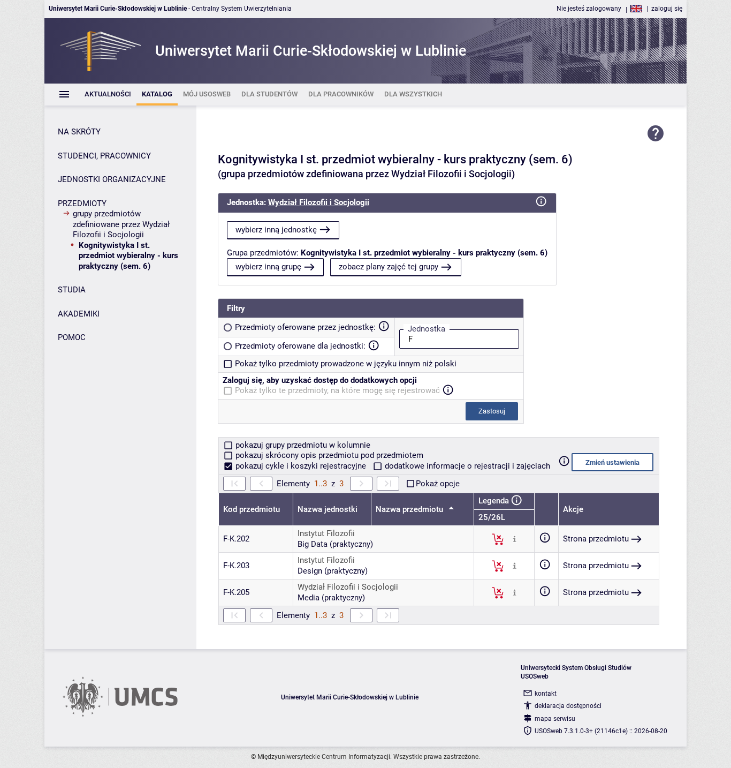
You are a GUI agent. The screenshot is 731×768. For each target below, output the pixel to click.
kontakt (546, 693)
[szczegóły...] (514, 539)
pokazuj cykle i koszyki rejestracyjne (300, 466)
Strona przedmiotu (596, 539)
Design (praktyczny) (333, 571)
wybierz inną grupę (268, 267)
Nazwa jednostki (327, 509)
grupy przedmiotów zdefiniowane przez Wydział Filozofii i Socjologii (121, 224)
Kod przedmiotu (251, 509)
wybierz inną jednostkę (276, 230)
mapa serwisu (555, 718)
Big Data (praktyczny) (335, 544)
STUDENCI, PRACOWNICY (104, 156)
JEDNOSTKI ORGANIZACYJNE (112, 179)
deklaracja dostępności (568, 706)
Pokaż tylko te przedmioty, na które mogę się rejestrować (337, 390)
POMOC (72, 337)
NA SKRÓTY (79, 132)
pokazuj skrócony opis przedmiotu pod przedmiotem (328, 455)
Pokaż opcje (438, 483)
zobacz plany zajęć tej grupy (388, 267)
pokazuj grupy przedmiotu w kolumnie (301, 445)
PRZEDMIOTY (82, 203)
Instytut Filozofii (326, 533)
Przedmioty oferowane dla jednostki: (300, 346)
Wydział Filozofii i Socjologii (318, 202)
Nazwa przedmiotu (410, 509)
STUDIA (72, 290)
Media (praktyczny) (331, 598)
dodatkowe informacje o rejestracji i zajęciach (466, 466)
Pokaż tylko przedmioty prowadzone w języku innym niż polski (345, 363)
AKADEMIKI (79, 314)
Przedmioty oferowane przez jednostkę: (305, 327)
